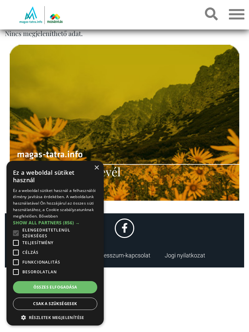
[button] (55, 316)
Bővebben (48, 216)
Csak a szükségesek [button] (55, 303)
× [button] (96, 167)
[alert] (55, 243)
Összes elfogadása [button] (55, 287)
